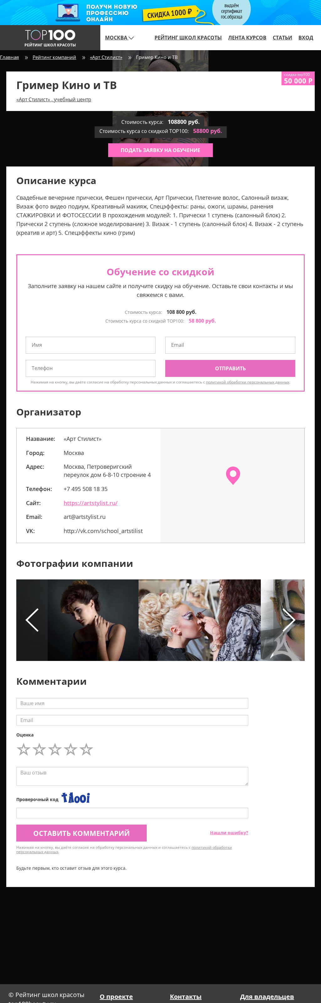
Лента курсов (247, 37)
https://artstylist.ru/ (91, 503)
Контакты (186, 996)
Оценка (25, 735)
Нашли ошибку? (229, 833)
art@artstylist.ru (85, 516)
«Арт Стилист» (106, 57)
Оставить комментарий (81, 833)
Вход (305, 37)
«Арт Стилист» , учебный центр (53, 99)
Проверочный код (37, 799)
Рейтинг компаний (54, 57)
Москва (117, 37)
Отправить (230, 368)
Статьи (282, 37)
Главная (9, 57)
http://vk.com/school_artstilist (103, 531)
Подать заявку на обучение (160, 150)
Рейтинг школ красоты (188, 37)
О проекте (116, 996)
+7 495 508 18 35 (86, 489)
